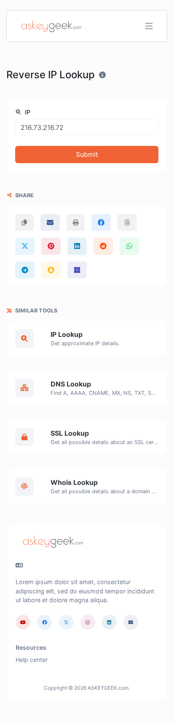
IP (26, 112)
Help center (32, 659)
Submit (87, 154)
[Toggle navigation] (149, 26)
